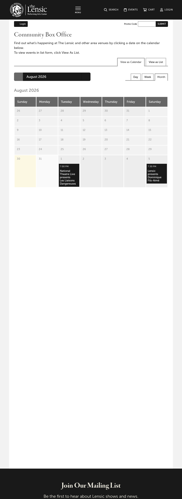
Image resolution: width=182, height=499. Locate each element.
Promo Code (130, 24)
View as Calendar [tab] (130, 62)
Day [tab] (135, 77)
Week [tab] (147, 77)
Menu (78, 13)
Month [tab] (161, 77)
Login (23, 24)
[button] (149, 10)
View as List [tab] (156, 62)
